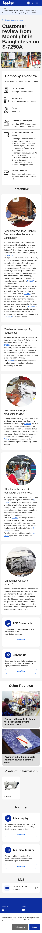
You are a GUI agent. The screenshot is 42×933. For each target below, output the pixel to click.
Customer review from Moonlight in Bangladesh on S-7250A (19, 13)
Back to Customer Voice (14, 20)
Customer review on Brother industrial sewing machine (18, 10)
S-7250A (9, 255)
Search (33, 3)
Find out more (20, 927)
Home (4, 8)
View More (21, 639)
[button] (21, 722)
